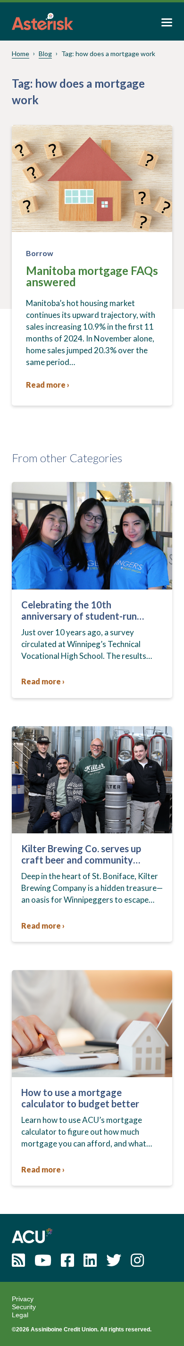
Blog (45, 54)
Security (24, 1307)
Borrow (39, 253)
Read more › (47, 384)
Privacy (22, 1299)
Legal (20, 1315)
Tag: (108, 54)
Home (20, 54)
